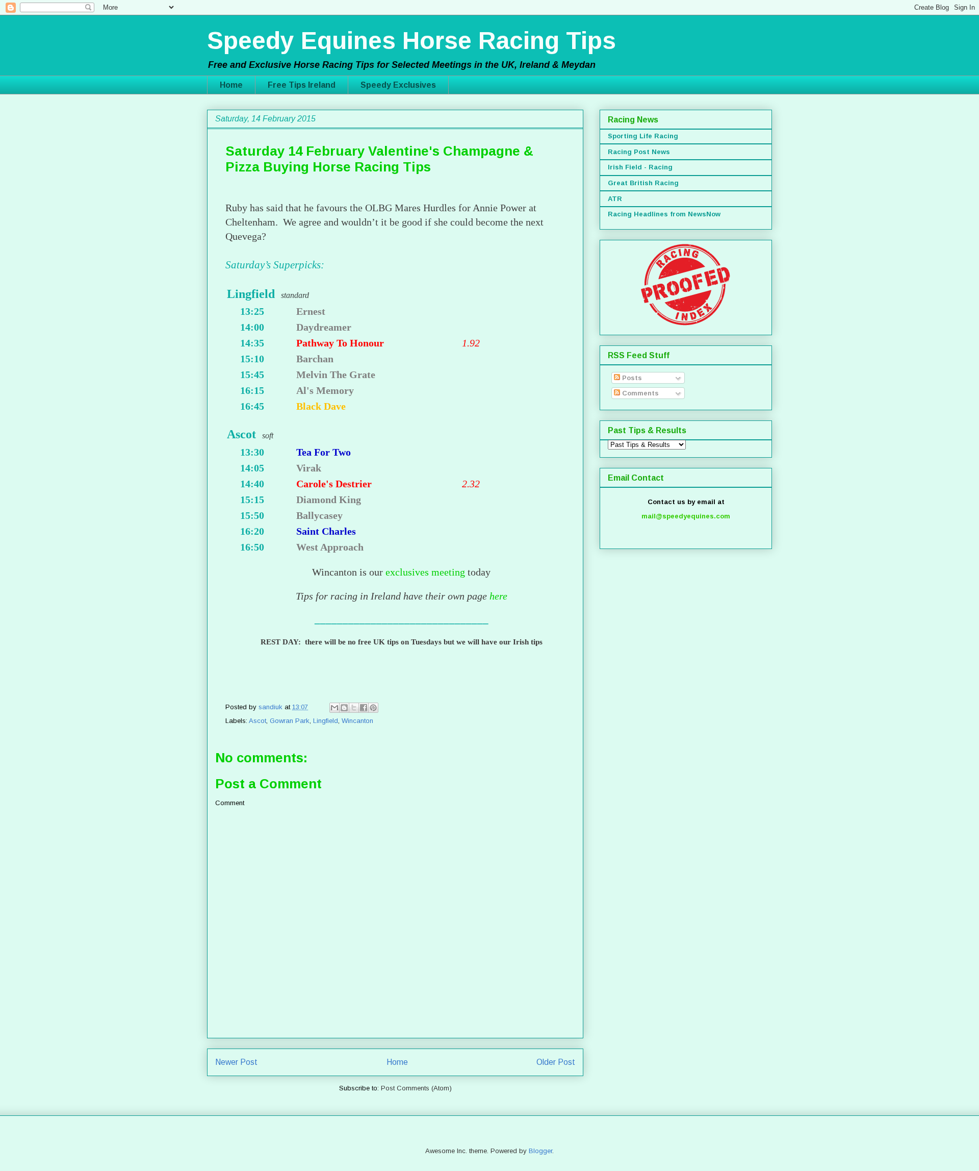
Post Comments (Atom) (416, 1088)
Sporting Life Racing (643, 136)
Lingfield (325, 721)
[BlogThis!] (344, 708)
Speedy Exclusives (398, 85)
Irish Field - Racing (640, 167)
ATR (615, 199)
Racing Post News (639, 152)
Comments (639, 393)
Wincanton (357, 721)
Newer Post (236, 1062)
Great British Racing (643, 183)
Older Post (555, 1062)
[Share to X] (354, 708)
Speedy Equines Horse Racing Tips (411, 40)
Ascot (257, 721)
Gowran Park (290, 721)
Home (231, 85)
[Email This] (334, 708)
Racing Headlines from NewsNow (664, 214)
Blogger (540, 1151)
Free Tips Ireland (302, 85)
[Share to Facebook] (363, 708)
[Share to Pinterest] (373, 708)
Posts (631, 378)
